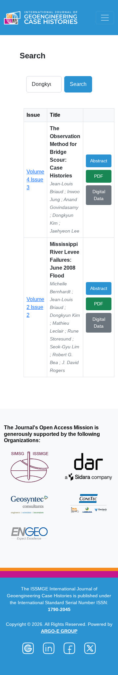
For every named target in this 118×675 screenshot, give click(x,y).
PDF (98, 176)
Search (78, 84)
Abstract (98, 160)
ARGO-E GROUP (59, 631)
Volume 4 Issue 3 (35, 179)
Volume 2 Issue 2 (35, 307)
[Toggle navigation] (105, 17)
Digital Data (98, 195)
